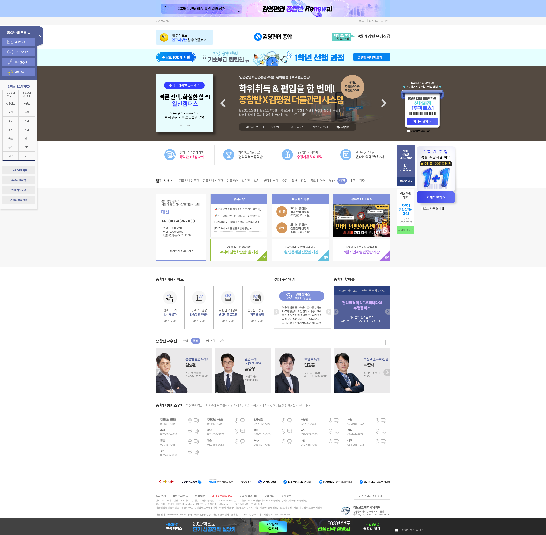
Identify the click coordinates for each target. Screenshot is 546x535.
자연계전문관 (320, 127)
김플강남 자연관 (268, 110)
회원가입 (373, 20)
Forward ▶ (386, 372)
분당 (10, 121)
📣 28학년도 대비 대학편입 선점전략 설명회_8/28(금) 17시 (244, 208)
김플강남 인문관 (247, 110)
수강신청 (20, 42)
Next (383, 100)
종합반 (275, 127)
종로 (10, 138)
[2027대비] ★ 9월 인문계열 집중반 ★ (233, 228)
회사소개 (161, 495)
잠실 (27, 129)
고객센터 (385, 20)
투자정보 (286, 495)
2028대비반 (252, 127)
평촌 (27, 138)
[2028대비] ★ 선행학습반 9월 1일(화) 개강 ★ (237, 221)
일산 (10, 129)
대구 (10, 156)
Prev (222, 100)
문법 (185, 340)
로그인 (362, 20)
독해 (195, 340)
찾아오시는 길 (181, 495)
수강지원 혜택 (18, 180)
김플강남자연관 (26, 94)
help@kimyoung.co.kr (199, 514)
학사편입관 (342, 127)
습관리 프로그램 (18, 200)
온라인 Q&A (21, 62)
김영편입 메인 (163, 20)
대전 (27, 147)
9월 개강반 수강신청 (374, 36)
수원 (27, 121)
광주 (27, 156)
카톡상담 (19, 72)
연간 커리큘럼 (18, 190)
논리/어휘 (209, 340)
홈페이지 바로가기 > (181, 250)
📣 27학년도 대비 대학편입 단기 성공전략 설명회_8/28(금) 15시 (246, 215)
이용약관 (200, 495)
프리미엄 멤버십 (18, 170)
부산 (10, 147)
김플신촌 (10, 103)
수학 (221, 340)
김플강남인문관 (10, 94)
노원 (10, 112)
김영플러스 (297, 127)
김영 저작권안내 (248, 495)
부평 (27, 112)
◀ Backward (159, 372)
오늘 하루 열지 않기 (420, 130)
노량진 (26, 103)
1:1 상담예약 (22, 52)
